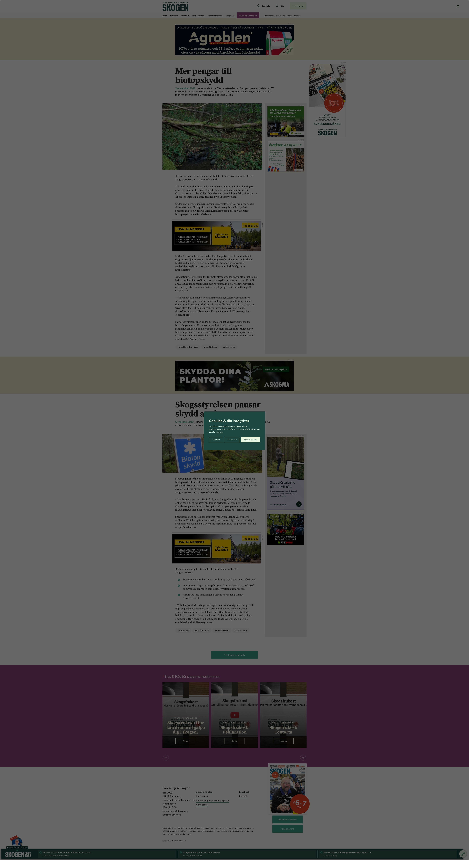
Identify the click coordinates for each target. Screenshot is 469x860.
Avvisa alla (232, 440)
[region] (234, 430)
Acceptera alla (250, 440)
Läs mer (220, 432)
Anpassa (216, 440)
